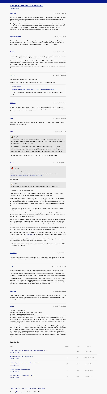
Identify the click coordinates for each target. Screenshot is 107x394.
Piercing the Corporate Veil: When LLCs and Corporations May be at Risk (34, 89)
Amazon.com (30, 234)
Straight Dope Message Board (8, 1)
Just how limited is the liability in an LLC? (22, 375)
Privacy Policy (42, 388)
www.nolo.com (17, 86)
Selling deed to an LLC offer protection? (21, 356)
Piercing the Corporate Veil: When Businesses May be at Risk (26, 175)
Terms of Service (32, 388)
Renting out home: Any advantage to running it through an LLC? (28, 350)
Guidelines (24, 388)
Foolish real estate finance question (20, 369)
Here (63, 295)
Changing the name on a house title (26, 5)
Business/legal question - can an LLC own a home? (24, 363)
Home (11, 388)
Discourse (18, 392)
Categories (17, 388)
